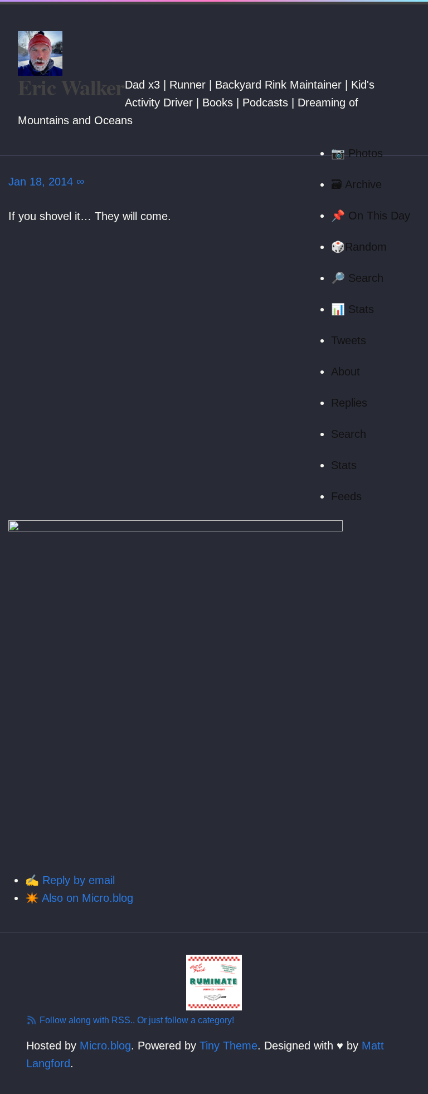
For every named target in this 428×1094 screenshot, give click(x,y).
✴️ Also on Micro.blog (79, 898)
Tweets (348, 340)
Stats (344, 465)
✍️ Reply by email (70, 880)
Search (348, 434)
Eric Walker (71, 87)
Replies (349, 403)
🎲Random (359, 247)
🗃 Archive (356, 184)
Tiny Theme (228, 1045)
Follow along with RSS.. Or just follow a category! (135, 1020)
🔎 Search (357, 278)
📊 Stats (352, 309)
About (345, 371)
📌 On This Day (370, 215)
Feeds (346, 496)
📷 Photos (357, 153)
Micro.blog (105, 1045)
